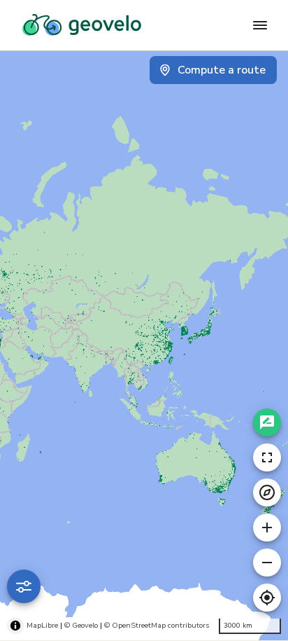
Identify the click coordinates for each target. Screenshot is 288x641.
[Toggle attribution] (15, 625)
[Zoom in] (267, 528)
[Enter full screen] (267, 457)
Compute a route (222, 70)
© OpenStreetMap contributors (156, 625)
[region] (144, 345)
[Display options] (24, 586)
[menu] (260, 25)
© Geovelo (81, 625)
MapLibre (42, 625)
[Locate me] (267, 598)
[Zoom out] (267, 563)
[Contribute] (267, 422)
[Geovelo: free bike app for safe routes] (81, 25)
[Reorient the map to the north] (267, 492)
